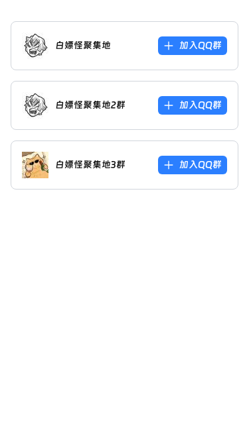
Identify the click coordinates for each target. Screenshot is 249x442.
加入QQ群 (200, 45)
